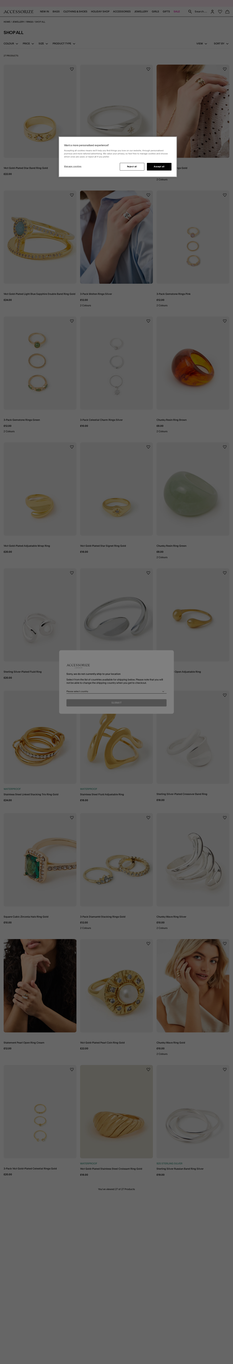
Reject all (132, 167)
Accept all (159, 167)
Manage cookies (73, 166)
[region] (118, 156)
